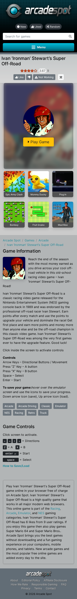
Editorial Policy (31, 580)
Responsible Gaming (44, 584)
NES (7, 412)
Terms (38, 588)
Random (54, 26)
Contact (51, 588)
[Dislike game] (29, 77)
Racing (19, 412)
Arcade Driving (27, 406)
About (14, 580)
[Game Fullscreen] (61, 77)
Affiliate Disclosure (55, 580)
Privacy (25, 588)
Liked (37, 26)
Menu (41, 47)
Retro (31, 412)
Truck (43, 412)
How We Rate (19, 584)
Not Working (46, 77)
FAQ (63, 584)
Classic (45, 406)
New (23, 26)
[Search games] (70, 36)
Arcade (8, 406)
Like (21, 77)
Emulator (60, 406)
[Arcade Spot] (38, 11)
